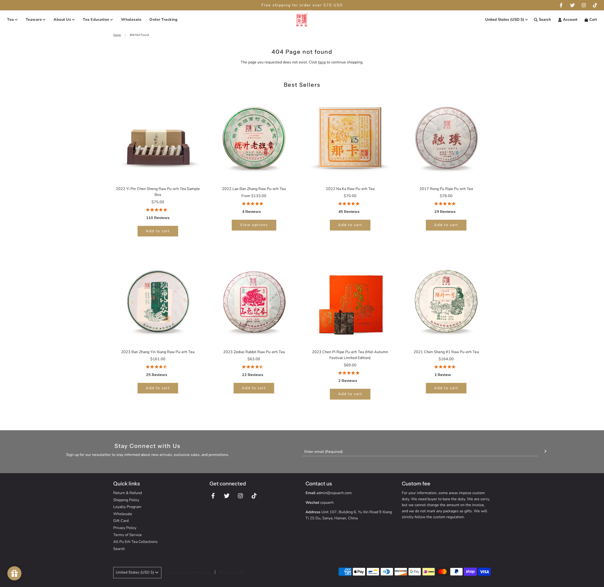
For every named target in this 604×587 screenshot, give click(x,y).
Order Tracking (163, 19)
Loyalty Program (127, 506)
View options (254, 224)
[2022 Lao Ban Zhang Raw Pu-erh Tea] (254, 136)
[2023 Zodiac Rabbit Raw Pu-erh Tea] (254, 299)
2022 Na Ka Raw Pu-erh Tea (350, 188)
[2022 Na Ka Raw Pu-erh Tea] (350, 136)
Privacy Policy (124, 527)
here (322, 62)
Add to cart (158, 231)
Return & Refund (127, 493)
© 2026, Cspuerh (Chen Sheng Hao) (187, 572)
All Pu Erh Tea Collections (135, 541)
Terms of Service (127, 534)
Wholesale (131, 19)
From (253, 195)
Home (117, 35)
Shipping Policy (126, 500)
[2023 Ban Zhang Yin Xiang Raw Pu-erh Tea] (157, 299)
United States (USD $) (504, 19)
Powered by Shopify (231, 572)
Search (119, 548)
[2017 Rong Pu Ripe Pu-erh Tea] (446, 136)
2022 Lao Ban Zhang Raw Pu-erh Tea (254, 188)
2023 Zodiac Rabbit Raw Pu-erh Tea (254, 352)
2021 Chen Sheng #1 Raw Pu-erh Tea (446, 352)
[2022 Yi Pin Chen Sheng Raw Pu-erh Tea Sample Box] (157, 136)
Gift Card (121, 520)
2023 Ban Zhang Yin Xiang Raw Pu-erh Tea (157, 352)
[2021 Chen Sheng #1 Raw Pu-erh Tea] (446, 299)
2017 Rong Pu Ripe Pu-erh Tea (446, 188)
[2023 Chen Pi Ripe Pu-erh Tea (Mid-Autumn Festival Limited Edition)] (350, 299)
